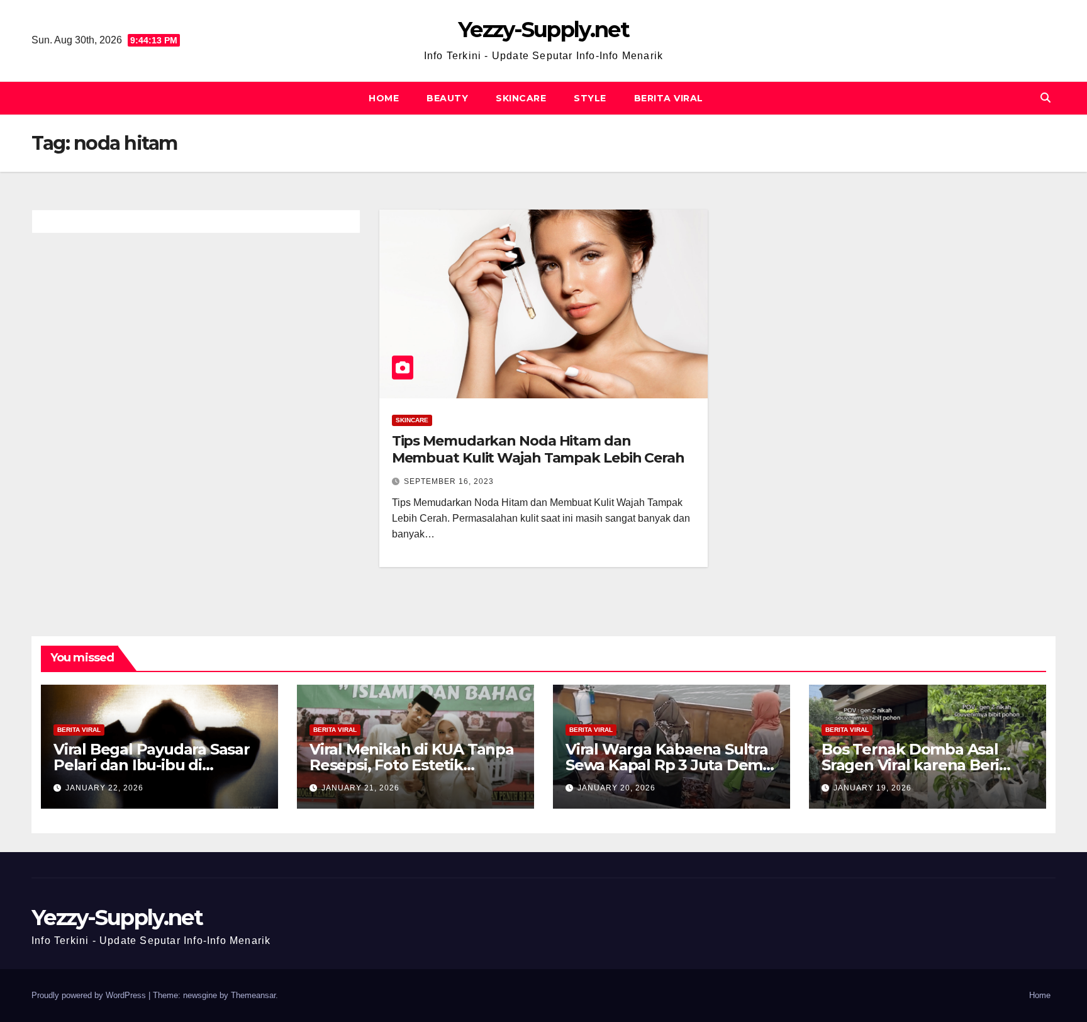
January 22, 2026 (104, 787)
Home (384, 98)
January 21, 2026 (360, 787)
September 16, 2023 (449, 481)
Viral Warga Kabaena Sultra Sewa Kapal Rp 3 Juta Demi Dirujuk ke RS (667, 765)
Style (590, 98)
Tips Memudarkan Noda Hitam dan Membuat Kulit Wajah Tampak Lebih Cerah (538, 449)
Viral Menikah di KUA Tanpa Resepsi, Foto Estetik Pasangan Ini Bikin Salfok (411, 765)
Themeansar (253, 995)
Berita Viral (668, 98)
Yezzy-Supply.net (543, 29)
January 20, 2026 (616, 787)
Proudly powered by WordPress (89, 995)
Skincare (521, 98)
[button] (1045, 98)
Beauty (447, 98)
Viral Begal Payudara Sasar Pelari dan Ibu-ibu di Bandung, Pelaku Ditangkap (158, 765)
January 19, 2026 (872, 787)
